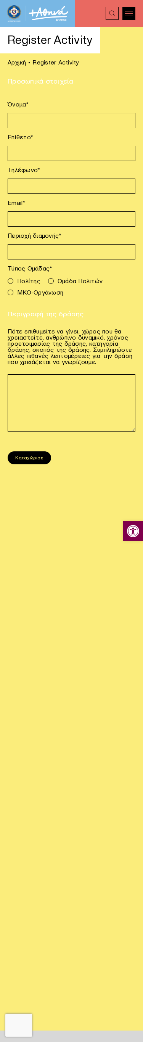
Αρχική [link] (17, 62)
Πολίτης (28, 281)
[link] (133, 531)
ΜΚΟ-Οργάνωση (40, 292)
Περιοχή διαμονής (34, 235)
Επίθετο (20, 137)
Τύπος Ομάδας (30, 268)
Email (17, 202)
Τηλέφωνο (24, 170)
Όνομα (18, 104)
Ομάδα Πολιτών (80, 281)
